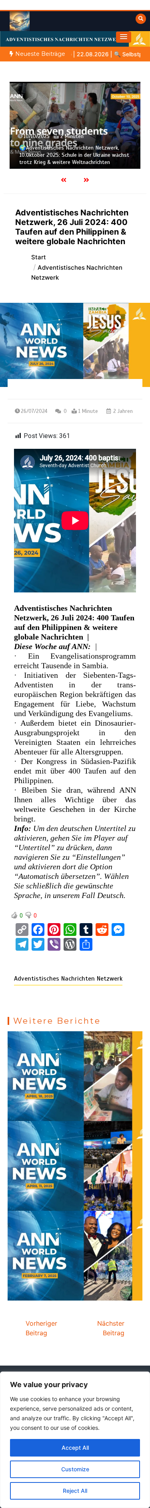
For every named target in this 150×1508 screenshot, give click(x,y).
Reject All (75, 1490)
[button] (123, 37)
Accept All (75, 1447)
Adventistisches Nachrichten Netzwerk (68, 979)
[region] (75, 1440)
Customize (75, 1469)
